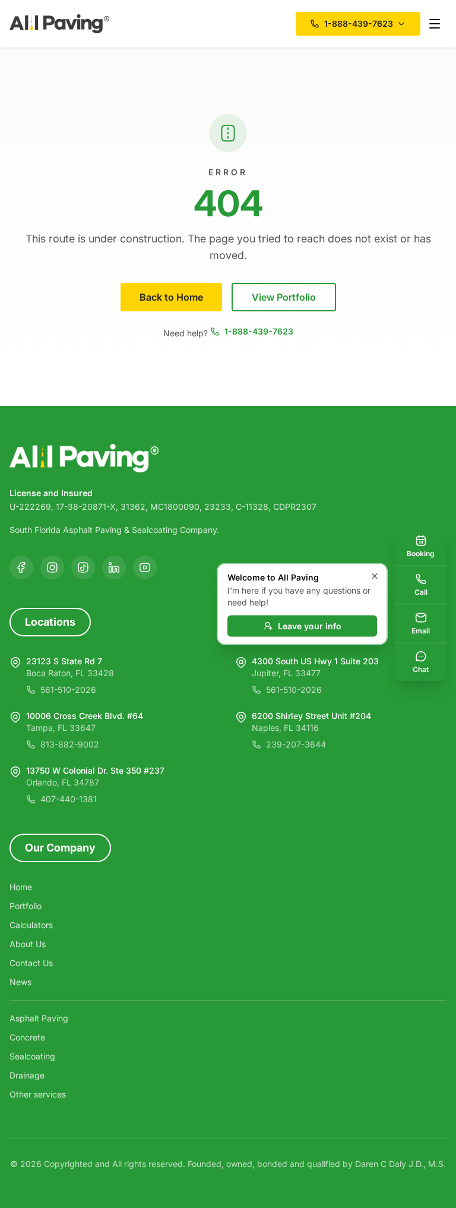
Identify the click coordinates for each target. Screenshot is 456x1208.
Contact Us (31, 963)
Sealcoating (32, 1056)
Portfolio (26, 906)
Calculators (31, 925)
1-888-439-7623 (258, 331)
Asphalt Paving (39, 1018)
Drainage (27, 1075)
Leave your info (309, 626)
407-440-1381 (68, 799)
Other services (38, 1094)
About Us (28, 944)
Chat (421, 668)
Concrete (27, 1037)
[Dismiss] (375, 576)
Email (420, 630)
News (20, 982)
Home (21, 887)
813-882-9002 (69, 744)
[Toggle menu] (434, 24)
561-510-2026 (68, 690)
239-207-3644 (296, 744)
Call (421, 591)
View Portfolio (284, 297)
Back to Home (171, 297)
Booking (421, 552)
